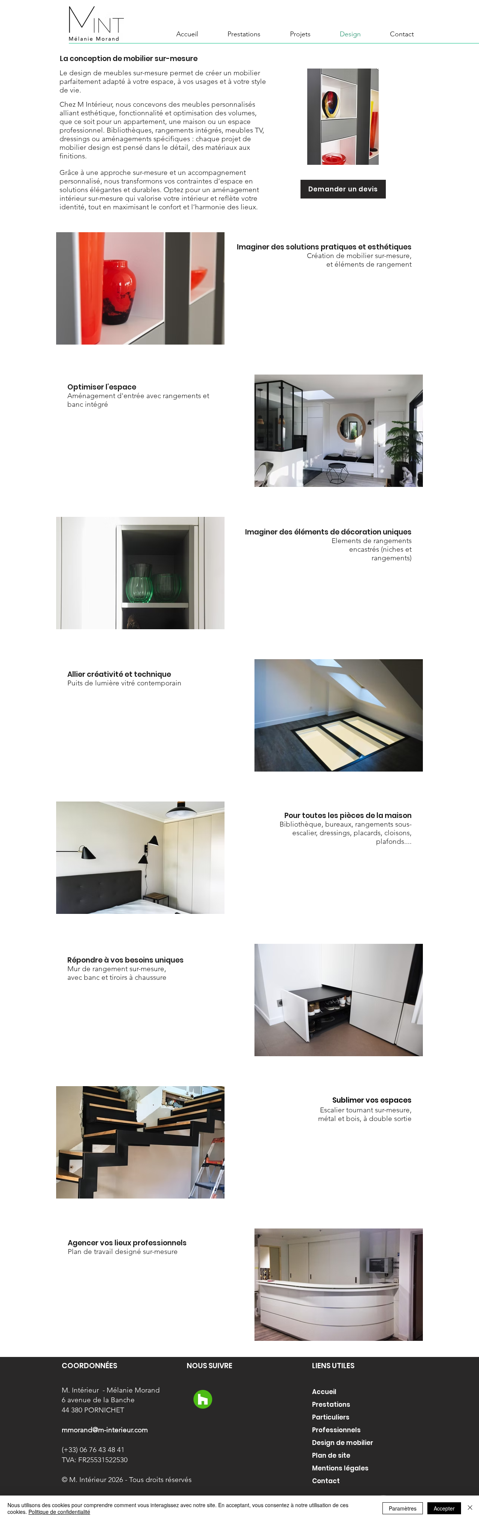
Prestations (331, 1404)
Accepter (444, 1508)
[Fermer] (470, 1508)
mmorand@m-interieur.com (105, 1429)
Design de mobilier (342, 1442)
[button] (300, 34)
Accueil (324, 1391)
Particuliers (331, 1417)
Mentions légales (340, 1468)
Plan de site (331, 1455)
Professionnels (336, 1429)
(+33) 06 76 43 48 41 (93, 1449)
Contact (326, 1480)
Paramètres (403, 1508)
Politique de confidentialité (59, 1511)
